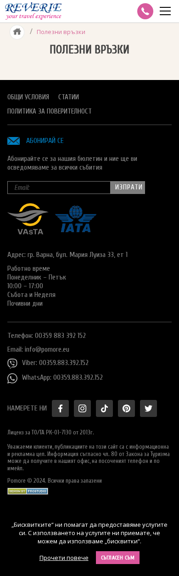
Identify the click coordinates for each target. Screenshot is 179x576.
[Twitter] (148, 408)
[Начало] (17, 32)
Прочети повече (64, 557)
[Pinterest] (126, 408)
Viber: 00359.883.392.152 (55, 363)
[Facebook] (60, 408)
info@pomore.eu (47, 349)
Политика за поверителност (49, 111)
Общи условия (28, 97)
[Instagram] (82, 408)
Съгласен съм (118, 557)
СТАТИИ (68, 97)
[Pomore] (33, 11)
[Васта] (28, 232)
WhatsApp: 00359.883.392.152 (62, 377)
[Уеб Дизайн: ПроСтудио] (27, 488)
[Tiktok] (104, 408)
